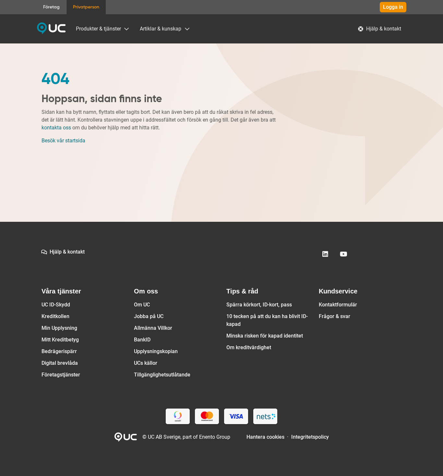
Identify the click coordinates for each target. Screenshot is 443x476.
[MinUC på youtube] (343, 254)
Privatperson (86, 7)
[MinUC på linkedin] (325, 254)
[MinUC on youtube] (343, 254)
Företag (51, 7)
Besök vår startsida (63, 140)
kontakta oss (56, 128)
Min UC (51, 28)
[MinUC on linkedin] (325, 254)
